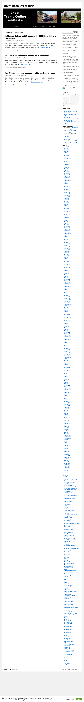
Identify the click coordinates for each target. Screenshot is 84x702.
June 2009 (66, 430)
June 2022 (66, 220)
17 (75, 100)
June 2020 (66, 255)
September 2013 (67, 374)
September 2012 (67, 392)
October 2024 (67, 179)
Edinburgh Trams (13, 50)
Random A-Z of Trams (69, 586)
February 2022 (67, 226)
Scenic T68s (66, 592)
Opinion (65, 579)
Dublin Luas (66, 513)
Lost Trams (66, 557)
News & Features (14, 26)
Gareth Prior (23, 40)
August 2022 (66, 217)
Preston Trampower (68, 585)
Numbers (66, 576)
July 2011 (66, 410)
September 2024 (67, 180)
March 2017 (66, 313)
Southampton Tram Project (70, 606)
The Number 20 (67, 617)
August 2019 (66, 270)
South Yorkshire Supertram (70, 604)
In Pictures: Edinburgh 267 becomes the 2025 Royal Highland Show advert (30, 37)
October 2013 (67, 373)
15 (70, 100)
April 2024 (66, 188)
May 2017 (66, 310)
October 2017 (67, 302)
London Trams (67, 554)
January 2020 (67, 263)
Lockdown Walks (67, 553)
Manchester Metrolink (14, 67)
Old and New (67, 578)
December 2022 (67, 211)
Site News (66, 600)
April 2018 (66, 294)
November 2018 (67, 283)
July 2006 (66, 452)
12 (63, 100)
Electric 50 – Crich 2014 (69, 517)
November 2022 (67, 213)
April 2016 (66, 329)
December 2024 (67, 176)
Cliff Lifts (66, 505)
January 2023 (67, 210)
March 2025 (66, 171)
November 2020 (67, 248)
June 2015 (66, 344)
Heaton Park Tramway (69, 533)
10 (75, 98)
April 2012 (66, 400)
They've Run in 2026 (68, 631)
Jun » (77, 105)
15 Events (66, 476)
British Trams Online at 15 (69, 500)
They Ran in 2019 (68, 620)
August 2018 (66, 288)
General (65, 528)
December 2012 (67, 388)
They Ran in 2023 (68, 626)
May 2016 (66, 327)
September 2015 (67, 339)
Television (66, 616)
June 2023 (66, 202)
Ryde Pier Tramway (68, 589)
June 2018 (66, 291)
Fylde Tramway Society (69, 525)
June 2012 (66, 397)
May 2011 (66, 413)
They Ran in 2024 (68, 628)
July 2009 (66, 429)
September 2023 (67, 198)
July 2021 (66, 236)
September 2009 (67, 426)
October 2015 (67, 338)
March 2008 (66, 444)
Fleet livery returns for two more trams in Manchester (27, 55)
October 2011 (67, 405)
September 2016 (67, 322)
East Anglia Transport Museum (70, 514)
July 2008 (66, 439)
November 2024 (67, 177)
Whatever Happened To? (69, 653)
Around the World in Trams (70, 489)
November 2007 (67, 445)
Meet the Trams (67, 564)
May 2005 (66, 460)
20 (66, 102)
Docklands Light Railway (69, 510)
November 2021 (67, 230)
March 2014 (66, 366)
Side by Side (66, 598)
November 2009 (67, 423)
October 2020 (67, 249)
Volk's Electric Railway (69, 650)
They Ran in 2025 (68, 629)
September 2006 (67, 451)
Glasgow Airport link (68, 529)
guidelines (75, 77)
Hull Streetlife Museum (69, 535)
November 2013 (67, 372)
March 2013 (66, 383)
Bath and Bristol (67, 491)
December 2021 (67, 229)
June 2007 (66, 448)
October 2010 (67, 417)
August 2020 (66, 252)
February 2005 (67, 461)
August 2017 (66, 305)
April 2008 (66, 442)
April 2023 (66, 205)
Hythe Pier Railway (68, 536)
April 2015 (66, 347)
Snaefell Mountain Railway (70, 601)
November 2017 (67, 301)
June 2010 (66, 420)
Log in (65, 660)
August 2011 (66, 408)
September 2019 (67, 269)
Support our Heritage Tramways (71, 614)
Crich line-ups (67, 508)
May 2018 (66, 292)
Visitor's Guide (67, 648)
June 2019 (66, 273)
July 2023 (66, 201)
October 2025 (67, 161)
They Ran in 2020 (68, 622)
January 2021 (67, 245)
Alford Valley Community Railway (71, 486)
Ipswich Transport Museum (70, 538)
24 (75, 102)
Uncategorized (67, 645)
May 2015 (66, 345)
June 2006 (66, 454)
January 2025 (67, 174)
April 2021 (66, 241)
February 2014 (67, 367)
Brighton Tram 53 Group (69, 498)
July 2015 (66, 342)
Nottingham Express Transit (70, 575)
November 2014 (67, 354)
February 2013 (67, 385)
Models (65, 569)
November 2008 (67, 436)
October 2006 (67, 450)
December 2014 (67, 352)
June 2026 (66, 149)
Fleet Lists (22, 26)
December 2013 (67, 370)
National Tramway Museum (70, 570)
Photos (28, 26)
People (65, 582)
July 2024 (66, 183)
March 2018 (66, 295)
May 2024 (66, 186)
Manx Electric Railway (69, 563)
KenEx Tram (66, 542)
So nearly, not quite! (68, 603)
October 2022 (67, 214)
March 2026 (66, 154)
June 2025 (66, 167)
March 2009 (66, 433)
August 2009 (66, 427)
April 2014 (66, 364)
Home (6, 26)
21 (68, 102)
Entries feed (66, 662)
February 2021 (67, 243)
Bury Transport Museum (69, 503)
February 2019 (67, 279)
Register (66, 659)
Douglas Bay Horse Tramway (70, 511)
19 (63, 102)
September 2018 (67, 286)
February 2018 (67, 296)
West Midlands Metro (68, 651)
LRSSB (65, 558)
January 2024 (67, 192)
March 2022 (66, 224)
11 (77, 98)
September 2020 (67, 251)
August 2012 (66, 394)
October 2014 (67, 355)
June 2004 (66, 470)
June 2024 (66, 185)
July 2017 (66, 307)
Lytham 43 (66, 560)
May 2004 (66, 472)
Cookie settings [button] (70, 699)
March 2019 (66, 277)
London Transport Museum (70, 556)
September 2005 (67, 457)
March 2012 (66, 401)
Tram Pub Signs (67, 634)
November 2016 (67, 319)
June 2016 (66, 326)
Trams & (66, 635)
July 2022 (66, 218)
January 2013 (67, 386)
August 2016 (66, 323)
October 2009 (67, 425)
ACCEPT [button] (79, 699)
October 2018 (67, 285)
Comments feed (67, 663)
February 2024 (67, 191)
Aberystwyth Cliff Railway (69, 482)
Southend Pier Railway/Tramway (71, 607)
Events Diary (34, 26)
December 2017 (67, 299)
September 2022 (67, 216)
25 (77, 102)
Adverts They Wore (68, 485)
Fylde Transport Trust (68, 526)
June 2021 (66, 238)
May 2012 (66, 398)
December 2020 (67, 246)
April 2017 (66, 311)
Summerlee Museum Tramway (70, 613)
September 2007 (67, 447)
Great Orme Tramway (68, 532)
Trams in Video (67, 638)
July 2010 (66, 419)
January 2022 (67, 227)
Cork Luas (66, 507)
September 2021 (67, 233)
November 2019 (67, 266)
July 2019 (66, 271)
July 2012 (66, 395)
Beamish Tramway (68, 492)
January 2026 (67, 157)
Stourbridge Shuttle (68, 611)
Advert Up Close (67, 483)
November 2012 (67, 389)
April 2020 (66, 258)
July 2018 (66, 289)
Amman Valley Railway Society (71, 488)
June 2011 (66, 411)
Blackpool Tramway (68, 497)
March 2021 (66, 242)
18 (77, 100)
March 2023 (66, 207)
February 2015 (67, 349)
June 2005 (66, 458)
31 (75, 104)
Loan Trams (66, 551)
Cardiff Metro (67, 504)
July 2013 (66, 377)
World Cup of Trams (68, 654)
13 (66, 100)
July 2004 (66, 469)
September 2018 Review (69, 595)
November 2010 (67, 416)
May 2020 (66, 257)
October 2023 (67, 196)
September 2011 (67, 407)
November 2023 (67, 195)
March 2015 (66, 348)
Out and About (67, 581)
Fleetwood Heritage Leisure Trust (71, 523)
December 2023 (67, 193)
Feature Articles (67, 522)
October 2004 (67, 466)
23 (73, 102)
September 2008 (67, 438)
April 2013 (66, 382)
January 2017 (67, 316)
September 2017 (67, 304)
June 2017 (66, 308)
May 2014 (66, 363)
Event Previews (67, 519)
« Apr (64, 105)
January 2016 (67, 333)
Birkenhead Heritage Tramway (70, 494)
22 (70, 102)
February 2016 (67, 332)
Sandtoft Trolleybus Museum (70, 591)
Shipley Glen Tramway (69, 597)
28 (68, 104)
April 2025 (66, 170)
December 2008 (67, 435)
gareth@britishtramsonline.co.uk (70, 46)
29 (70, 104)
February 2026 (67, 155)
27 (66, 104)
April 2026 (66, 152)
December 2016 (67, 317)
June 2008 (66, 441)
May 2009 (66, 432)
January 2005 (67, 463)
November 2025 (67, 160)
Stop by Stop (66, 610)
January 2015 (67, 351)
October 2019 (67, 267)
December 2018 (67, 282)
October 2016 (67, 320)
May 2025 (66, 168)
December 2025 (67, 158)
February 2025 (67, 173)
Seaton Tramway (67, 594)
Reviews (66, 588)
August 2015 (66, 341)
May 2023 (66, 204)
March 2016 (66, 330)
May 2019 (66, 274)
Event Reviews (67, 520)
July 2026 (66, 148)
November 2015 (67, 336)
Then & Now (66, 619)
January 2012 (67, 402)
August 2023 (66, 199)
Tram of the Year (43, 26)
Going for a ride (67, 531)
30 (73, 104)
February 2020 (67, 261)
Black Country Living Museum (70, 495)
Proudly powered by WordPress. (71, 669)
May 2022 (66, 221)
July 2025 (66, 165)
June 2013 (66, 379)
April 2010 (66, 422)
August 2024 (66, 182)
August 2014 (66, 358)
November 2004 (67, 464)
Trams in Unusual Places (69, 636)
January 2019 (67, 280)
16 (73, 100)
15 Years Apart (67, 478)
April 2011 (66, 414)
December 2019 (67, 264)
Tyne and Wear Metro (14, 84)
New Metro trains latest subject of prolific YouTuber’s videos (30, 73)
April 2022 (66, 223)
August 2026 (66, 146)
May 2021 (66, 239)
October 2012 (67, 391)
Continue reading (45, 47)
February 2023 (67, 208)
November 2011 (67, 404)
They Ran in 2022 (68, 625)
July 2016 (66, 324)
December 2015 (67, 335)
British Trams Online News (19, 5)
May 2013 (66, 380)
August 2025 (66, 164)
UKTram (66, 642)
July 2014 (66, 360)
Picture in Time (67, 583)
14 (68, 100)
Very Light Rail (67, 647)
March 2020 (66, 260)
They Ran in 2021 (68, 623)
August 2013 (66, 376)
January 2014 (67, 369)
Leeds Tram (66, 544)
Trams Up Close (67, 639)
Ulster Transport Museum (69, 644)
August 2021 (66, 235)
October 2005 (67, 455)
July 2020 (66, 254)
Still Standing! (67, 609)
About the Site (51, 26)
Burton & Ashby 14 (68, 501)
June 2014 (66, 361)
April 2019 (66, 276)
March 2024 (66, 189)
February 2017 (67, 314)
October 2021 (67, 232)
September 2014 (67, 357)
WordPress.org (67, 664)
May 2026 (66, 151)
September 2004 (67, 467)
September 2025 (67, 163)
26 (63, 104)
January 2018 (67, 298)
